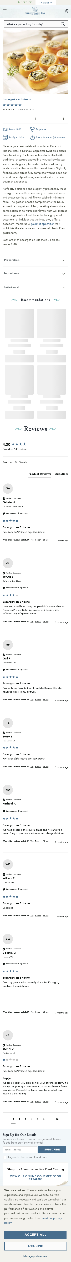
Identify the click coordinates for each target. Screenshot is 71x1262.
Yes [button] (32, 540)
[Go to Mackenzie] (25, 2)
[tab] (39, 474)
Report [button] (38, 540)
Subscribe (52, 1149)
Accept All (35, 1235)
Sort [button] (6, 462)
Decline (35, 1246)
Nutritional (11, 287)
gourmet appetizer (42, 224)
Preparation (11, 260)
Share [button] (45, 540)
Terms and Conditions (34, 1157)
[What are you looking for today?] (63, 24)
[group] (35, 445)
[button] (5, 11)
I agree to (27, 1157)
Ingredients (11, 273)
